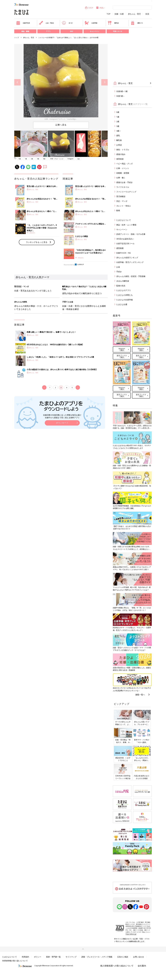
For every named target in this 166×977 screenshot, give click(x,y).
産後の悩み (120, 154)
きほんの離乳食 (122, 281)
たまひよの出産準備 (124, 299)
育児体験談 (120, 196)
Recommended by (69, 265)
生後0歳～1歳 (121, 91)
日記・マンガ (121, 201)
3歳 (38, 159)
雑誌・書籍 (25, 31)
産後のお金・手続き (124, 182)
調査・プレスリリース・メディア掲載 (96, 957)
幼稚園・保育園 (122, 173)
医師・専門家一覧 (53, 957)
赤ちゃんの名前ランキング (127, 257)
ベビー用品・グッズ (124, 163)
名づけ (71, 23)
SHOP (90, 8)
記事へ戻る (61, 124)
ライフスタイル (122, 187)
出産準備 (94, 23)
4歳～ (44, 159)
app (78, 159)
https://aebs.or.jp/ (131, 934)
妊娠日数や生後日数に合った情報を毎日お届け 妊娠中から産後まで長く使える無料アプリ (62, 416)
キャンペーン (94, 31)
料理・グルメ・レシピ (56, 159)
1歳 (26, 159)
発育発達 (120, 159)
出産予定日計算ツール (125, 243)
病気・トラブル (122, 149)
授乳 (118, 135)
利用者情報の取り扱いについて (15, 960)
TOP (108, 14)
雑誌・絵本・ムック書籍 (126, 225)
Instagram (70, 159)
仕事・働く (120, 177)
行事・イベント (122, 168)
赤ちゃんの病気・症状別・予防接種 (130, 276)
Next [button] (104, 82)
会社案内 (142, 965)
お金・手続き (50, 23)
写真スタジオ (117, 31)
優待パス (140, 23)
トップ (16, 37)
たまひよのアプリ (123, 290)
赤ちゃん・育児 (134, 14)
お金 (118, 267)
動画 (118, 210)
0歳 (20, 159)
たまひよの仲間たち (124, 295)
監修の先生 (120, 285)
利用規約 (25, 957)
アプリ (48, 31)
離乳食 (116, 23)
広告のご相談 (122, 957)
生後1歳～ (120, 96)
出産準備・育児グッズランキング (130, 262)
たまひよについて (123, 220)
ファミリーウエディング (126, 191)
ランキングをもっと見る (36, 242)
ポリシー (37, 957)
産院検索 (120, 248)
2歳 (32, 159)
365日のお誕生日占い (125, 239)
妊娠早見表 (26, 23)
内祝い (102, 8)
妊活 (147, 14)
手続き (119, 271)
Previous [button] (17, 82)
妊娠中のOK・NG (123, 253)
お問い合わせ (138, 957)
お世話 (119, 145)
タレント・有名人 (123, 206)
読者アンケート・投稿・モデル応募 (130, 234)
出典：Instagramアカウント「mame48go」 (61, 119)
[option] (61, 82)
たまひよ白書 (121, 304)
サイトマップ (71, 957)
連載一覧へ (140, 694)
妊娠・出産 (119, 14)
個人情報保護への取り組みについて (116, 965)
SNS (71, 31)
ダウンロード (62, 423)
